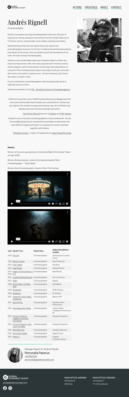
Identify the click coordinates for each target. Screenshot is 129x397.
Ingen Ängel (17, 268)
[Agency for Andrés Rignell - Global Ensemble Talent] (16, 7)
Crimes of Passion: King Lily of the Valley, (22, 325)
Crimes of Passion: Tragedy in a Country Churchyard (20, 318)
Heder (15, 281)
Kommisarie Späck (20, 333)
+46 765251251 (31, 356)
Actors (77, 7)
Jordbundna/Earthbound (22, 277)
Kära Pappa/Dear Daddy (22, 308)
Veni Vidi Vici (18, 302)
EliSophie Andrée (20, 133)
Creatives (91, 7)
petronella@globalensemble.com (39, 359)
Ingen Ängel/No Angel (61, 133)
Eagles (53, 113)
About (104, 7)
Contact (116, 7)
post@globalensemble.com (15, 382)
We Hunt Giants (19, 261)
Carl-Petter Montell (31, 113)
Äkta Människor (19, 330)
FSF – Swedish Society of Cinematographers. (50, 89)
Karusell (16, 255)
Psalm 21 (16, 337)
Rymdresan (17, 290)
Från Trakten (65, 113)
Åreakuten (17, 293)
